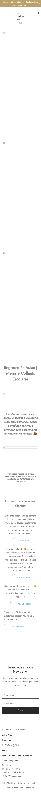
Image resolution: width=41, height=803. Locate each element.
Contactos (6, 740)
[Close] (39, 4)
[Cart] (37, 12)
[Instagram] (23, 792)
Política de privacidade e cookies (17, 755)
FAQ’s (4, 750)
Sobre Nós (7, 734)
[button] (5, 393)
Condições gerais (10, 760)
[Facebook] (18, 792)
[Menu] (3, 13)
